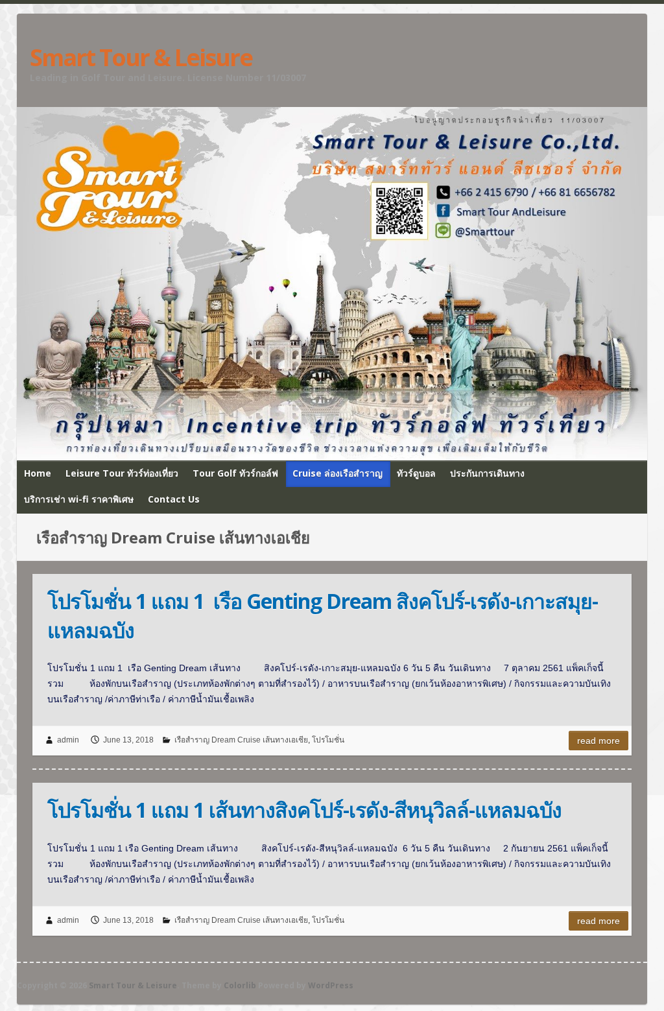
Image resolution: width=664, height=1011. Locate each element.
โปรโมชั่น (328, 739)
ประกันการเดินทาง (487, 473)
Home (37, 473)
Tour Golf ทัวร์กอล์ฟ (235, 473)
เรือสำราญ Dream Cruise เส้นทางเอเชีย (241, 739)
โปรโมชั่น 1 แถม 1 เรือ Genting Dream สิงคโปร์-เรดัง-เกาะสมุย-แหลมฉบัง (322, 615)
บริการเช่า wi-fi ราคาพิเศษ (79, 499)
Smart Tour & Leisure (141, 57)
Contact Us (174, 499)
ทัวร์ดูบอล (416, 473)
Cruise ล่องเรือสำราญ (337, 473)
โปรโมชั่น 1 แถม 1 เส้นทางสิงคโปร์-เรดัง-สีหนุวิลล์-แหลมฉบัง (304, 810)
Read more (598, 740)
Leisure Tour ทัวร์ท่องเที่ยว (121, 473)
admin (68, 739)
